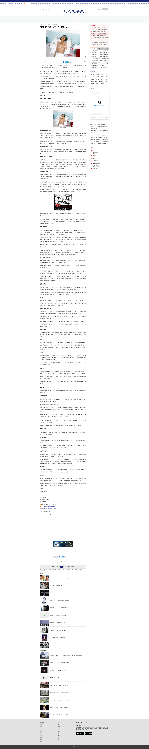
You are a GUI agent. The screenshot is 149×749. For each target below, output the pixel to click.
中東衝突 (94, 157)
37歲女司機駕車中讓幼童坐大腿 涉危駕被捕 (100, 51)
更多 (106, 85)
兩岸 (63, 15)
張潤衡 (101, 81)
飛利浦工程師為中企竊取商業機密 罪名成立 (100, 35)
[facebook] (79, 722)
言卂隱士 (103, 83)
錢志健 (92, 76)
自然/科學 (91, 15)
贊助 (96, 9)
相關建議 (74, 746)
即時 (54, 15)
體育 (97, 15)
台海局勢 (94, 153)
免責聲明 (84, 746)
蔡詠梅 (107, 79)
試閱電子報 (42, 9)
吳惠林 (92, 83)
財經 (69, 15)
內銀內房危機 (95, 160)
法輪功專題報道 (54, 24)
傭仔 (97, 81)
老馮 (107, 83)
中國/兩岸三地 (42, 24)
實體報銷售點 (47, 9)
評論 (78, 15)
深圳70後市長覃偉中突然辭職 (98, 65)
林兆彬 (92, 81)
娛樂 (103, 15)
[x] (84, 722)
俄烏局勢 (94, 158)
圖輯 (59, 737)
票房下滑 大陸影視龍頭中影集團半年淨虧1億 (100, 27)
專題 (41, 737)
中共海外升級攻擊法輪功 (97, 166)
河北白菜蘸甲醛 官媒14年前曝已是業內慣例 (100, 67)
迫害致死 (80, 569)
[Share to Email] (70, 62)
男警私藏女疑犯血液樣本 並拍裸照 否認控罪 (100, 56)
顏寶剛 (97, 79)
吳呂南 (102, 76)
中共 (50, 569)
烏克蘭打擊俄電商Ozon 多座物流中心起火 (100, 60)
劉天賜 (102, 74)
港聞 (60, 15)
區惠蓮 (92, 88)
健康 (84, 15)
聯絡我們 (79, 746)
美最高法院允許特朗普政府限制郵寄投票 (99, 44)
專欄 (75, 15)
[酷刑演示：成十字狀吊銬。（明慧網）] (63, 202)
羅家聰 (107, 76)
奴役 (76, 569)
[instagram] (76, 722)
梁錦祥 (97, 76)
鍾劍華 (97, 74)
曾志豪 (92, 74)
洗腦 (63, 569)
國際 (66, 15)
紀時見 (94, 150)
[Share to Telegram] (67, 62)
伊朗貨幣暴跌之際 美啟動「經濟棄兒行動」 (100, 33)
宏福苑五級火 (95, 168)
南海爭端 (94, 155)
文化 (87, 15)
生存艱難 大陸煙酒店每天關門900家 (98, 39)
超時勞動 (54, 569)
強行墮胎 (59, 569)
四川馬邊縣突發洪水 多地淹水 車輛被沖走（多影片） (100, 64)
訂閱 (68, 566)
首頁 (46, 15)
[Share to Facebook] (63, 62)
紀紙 (95, 15)
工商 (59, 739)
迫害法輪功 (68, 569)
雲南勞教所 (43, 570)
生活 (81, 15)
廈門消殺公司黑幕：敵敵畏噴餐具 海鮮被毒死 (100, 54)
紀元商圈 (99, 9)
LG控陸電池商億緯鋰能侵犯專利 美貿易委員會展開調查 (100, 42)
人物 (41, 741)
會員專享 (50, 15)
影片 (41, 724)
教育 (100, 15)
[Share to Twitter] (65, 62)
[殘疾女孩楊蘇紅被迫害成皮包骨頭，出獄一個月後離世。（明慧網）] (63, 43)
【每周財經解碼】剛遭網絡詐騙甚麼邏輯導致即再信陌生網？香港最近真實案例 (100, 62)
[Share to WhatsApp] (68, 62)
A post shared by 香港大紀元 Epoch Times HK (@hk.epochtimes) (103, 117)
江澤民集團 (45, 569)
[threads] (81, 722)
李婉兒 (97, 83)
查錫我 (101, 85)
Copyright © (95, 746)
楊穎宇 (102, 79)
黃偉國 (92, 79)
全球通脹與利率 (96, 152)
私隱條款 (89, 746)
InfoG (72, 15)
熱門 (57, 15)
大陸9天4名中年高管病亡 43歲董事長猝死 (100, 29)
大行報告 (94, 161)
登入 (61, 566)
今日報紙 (42, 722)
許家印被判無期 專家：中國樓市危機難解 (100, 58)
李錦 (106, 81)
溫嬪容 (96, 85)
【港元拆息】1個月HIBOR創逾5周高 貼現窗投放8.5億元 (100, 37)
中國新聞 (48, 24)
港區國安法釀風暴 (96, 163)
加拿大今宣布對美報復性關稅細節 (98, 31)
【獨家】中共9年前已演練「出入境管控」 (100, 40)
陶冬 (92, 85)
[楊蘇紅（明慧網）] (63, 118)
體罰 (73, 569)
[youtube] (86, 722)
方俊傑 (107, 74)
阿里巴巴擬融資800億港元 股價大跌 (99, 52)
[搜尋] (108, 9)
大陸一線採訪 (95, 165)
